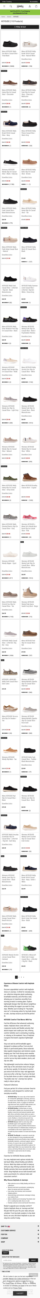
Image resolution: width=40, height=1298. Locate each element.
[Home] (20, 6)
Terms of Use (27, 1266)
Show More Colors (26, 59)
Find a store (6, 1271)
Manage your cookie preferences (19, 1279)
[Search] (11, 6)
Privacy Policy (10, 1283)
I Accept (20, 1293)
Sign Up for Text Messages (10, 1257)
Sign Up (5, 1253)
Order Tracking (7, 1)
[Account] (29, 6)
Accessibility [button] (34, 1)
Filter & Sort (21, 27)
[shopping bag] (36, 6)
